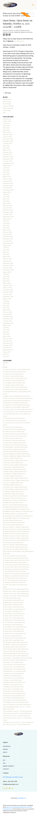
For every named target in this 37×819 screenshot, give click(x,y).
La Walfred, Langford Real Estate (13, 491)
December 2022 (8, 210)
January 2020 (7, 288)
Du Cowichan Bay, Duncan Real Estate (15, 420)
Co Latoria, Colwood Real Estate (13, 376)
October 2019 (7, 294)
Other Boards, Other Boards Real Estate (15, 549)
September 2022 (8, 217)
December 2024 (8, 157)
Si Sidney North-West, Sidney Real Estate (16, 591)
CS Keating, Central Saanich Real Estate (15, 403)
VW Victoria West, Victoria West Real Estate (17, 704)
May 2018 (6, 332)
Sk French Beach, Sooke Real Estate (14, 609)
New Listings (7, 101)
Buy (4, 760)
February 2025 (7, 152)
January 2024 (7, 181)
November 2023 (8, 185)
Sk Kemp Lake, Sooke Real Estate (13, 616)
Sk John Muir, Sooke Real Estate (13, 611)
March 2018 (6, 336)
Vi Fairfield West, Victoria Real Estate (14, 671)
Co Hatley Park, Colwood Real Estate (14, 372)
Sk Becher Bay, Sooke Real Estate (13, 600)
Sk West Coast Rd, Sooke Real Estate (14, 638)
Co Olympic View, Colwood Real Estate (15, 378)
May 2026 (6, 128)
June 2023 (6, 197)
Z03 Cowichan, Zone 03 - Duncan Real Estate (17, 713)
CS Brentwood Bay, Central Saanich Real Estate (18, 398)
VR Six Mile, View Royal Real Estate (13, 698)
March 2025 (7, 150)
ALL (4, 365)
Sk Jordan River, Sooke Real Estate (14, 613)
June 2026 (6, 126)
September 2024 (8, 163)
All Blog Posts (7, 99)
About (5, 752)
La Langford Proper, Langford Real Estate (16, 480)
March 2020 (7, 283)
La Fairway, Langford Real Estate (13, 463)
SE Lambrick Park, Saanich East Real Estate (16, 573)
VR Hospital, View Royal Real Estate (14, 696)
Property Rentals (8, 106)
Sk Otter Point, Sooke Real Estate (13, 618)
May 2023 (6, 199)
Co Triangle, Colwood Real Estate (13, 385)
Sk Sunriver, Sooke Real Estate (12, 636)
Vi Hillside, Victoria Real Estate (12, 676)
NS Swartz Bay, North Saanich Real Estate (16, 540)
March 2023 (6, 203)
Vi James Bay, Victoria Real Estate (13, 678)
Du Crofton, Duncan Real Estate (13, 427)
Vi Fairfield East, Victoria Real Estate (14, 669)
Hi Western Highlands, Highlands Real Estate (20, 32)
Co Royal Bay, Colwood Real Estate (14, 380)
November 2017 (8, 345)
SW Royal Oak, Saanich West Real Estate (15, 656)
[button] (6, 746)
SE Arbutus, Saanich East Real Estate (14, 556)
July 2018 (6, 328)
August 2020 (7, 272)
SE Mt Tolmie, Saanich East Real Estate (15, 580)
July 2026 (6, 123)
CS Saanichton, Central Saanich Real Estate (16, 405)
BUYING (5, 367)
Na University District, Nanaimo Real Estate (16, 529)
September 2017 (8, 350)
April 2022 (6, 228)
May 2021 (6, 252)
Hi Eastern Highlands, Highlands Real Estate (16, 454)
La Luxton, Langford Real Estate (13, 483)
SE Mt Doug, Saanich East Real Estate (14, 578)
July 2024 (6, 168)
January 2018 (7, 341)
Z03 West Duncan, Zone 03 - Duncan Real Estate (18, 722)
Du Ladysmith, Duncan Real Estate (13, 431)
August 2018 (7, 325)
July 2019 (6, 301)
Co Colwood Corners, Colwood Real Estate (16, 369)
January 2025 (7, 154)
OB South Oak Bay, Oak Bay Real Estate (15, 547)
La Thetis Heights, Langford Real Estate (15, 489)
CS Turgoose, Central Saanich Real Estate (16, 407)
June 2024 (6, 170)
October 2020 (7, 268)
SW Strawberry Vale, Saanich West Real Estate (17, 658)
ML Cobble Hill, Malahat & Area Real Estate (16, 509)
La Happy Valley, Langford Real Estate (15, 471)
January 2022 (7, 234)
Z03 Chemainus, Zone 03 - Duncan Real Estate (17, 711)
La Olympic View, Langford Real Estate (15, 487)
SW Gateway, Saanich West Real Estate (15, 642)
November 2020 (8, 265)
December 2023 (8, 183)
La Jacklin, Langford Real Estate (13, 476)
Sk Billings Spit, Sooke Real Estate (13, 602)
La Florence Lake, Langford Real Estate (15, 465)
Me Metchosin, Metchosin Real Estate (15, 500)
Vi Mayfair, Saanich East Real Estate (14, 682)
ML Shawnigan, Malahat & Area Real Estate (16, 518)
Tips (4, 113)
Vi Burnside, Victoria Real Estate (13, 662)
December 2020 (8, 263)
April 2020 (6, 281)
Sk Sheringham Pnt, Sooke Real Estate (15, 627)
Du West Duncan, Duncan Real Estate (14, 436)
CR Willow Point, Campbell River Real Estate (16, 396)
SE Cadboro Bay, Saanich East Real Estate (16, 560)
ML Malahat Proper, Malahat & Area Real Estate (18, 511)
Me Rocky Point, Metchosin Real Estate (15, 505)
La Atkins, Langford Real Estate (12, 458)
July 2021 (6, 248)
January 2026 (7, 137)
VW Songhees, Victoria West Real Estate (15, 702)
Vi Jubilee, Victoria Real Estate (12, 680)
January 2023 (7, 208)
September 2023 (8, 190)
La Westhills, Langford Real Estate (13, 494)
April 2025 (6, 148)
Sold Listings (7, 110)
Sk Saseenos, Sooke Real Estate (13, 625)
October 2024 (7, 161)
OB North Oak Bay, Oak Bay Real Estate (15, 545)
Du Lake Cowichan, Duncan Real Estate (15, 434)
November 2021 (8, 239)
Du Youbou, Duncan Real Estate (13, 438)
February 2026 (7, 134)
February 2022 (7, 232)
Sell (4, 763)
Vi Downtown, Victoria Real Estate (13, 667)
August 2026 (7, 121)
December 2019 (8, 290)
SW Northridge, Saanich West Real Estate (16, 653)
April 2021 (6, 254)
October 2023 (7, 188)
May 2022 (6, 225)
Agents (5, 749)
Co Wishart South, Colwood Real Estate (15, 389)
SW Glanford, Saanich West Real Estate (15, 645)
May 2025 (6, 146)
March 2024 (7, 177)
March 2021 (6, 257)
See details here (19, 41)
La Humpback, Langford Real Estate (14, 474)
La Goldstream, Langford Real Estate (14, 469)
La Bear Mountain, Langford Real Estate (15, 460)
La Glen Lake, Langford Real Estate (14, 467)
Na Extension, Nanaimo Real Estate (14, 522)
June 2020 (6, 276)
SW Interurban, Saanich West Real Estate (16, 649)
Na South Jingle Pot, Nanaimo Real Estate (16, 527)
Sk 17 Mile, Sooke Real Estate (12, 598)
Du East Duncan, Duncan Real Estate (14, 429)
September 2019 (8, 296)
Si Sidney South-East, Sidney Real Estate (16, 593)
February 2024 (7, 179)
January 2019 (7, 314)
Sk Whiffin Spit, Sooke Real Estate (13, 640)
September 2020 (8, 270)
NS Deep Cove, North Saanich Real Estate (16, 536)
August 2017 (7, 352)
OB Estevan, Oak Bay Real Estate (13, 542)
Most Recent (7, 119)
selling (5, 587)
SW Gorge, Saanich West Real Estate (14, 647)
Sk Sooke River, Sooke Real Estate (13, 631)
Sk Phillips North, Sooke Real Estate (14, 620)
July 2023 (6, 194)
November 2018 (8, 319)
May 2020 (6, 279)
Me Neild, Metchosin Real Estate (13, 502)
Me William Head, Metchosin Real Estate (15, 507)
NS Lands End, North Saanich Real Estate (15, 538)
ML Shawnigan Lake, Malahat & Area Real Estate (18, 516)
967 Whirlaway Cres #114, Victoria (13, 777)
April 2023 (6, 201)
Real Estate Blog (8, 108)
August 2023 (7, 192)
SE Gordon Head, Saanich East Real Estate (16, 567)
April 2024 (6, 174)
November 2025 (8, 141)
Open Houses (7, 104)
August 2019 (7, 299)
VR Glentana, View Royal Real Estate (14, 693)
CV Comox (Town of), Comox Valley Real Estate (18, 409)
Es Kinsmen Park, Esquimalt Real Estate (15, 445)
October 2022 (7, 214)
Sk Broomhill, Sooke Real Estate (12, 605)
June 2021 (6, 250)
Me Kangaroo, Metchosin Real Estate (14, 498)
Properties (6, 746)
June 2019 (6, 303)
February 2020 (7, 285)
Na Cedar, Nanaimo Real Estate (12, 520)
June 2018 (6, 330)
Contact (6, 769)
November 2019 (8, 292)
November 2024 (8, 159)
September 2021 (8, 243)
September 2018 (8, 323)
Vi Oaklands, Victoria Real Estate (13, 687)
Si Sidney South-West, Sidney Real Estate (16, 596)
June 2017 (6, 356)
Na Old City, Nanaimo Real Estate (13, 525)
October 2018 (7, 321)
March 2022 (6, 230)
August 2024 (7, 165)
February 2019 (7, 312)
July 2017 (6, 354)
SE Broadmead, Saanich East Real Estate (15, 558)
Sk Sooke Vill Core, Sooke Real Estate (14, 633)
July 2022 (6, 221)
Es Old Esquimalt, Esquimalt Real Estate (15, 447)
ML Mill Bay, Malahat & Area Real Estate (15, 514)
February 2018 (7, 339)
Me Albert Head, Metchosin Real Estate (15, 496)
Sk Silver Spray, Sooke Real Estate (13, 629)
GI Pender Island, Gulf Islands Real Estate (15, 451)
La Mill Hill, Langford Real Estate (12, 485)
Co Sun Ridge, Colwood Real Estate (14, 383)
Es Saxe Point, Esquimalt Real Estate (14, 449)
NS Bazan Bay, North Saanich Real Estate (15, 534)
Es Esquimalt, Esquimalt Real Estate (14, 440)
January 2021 (7, 261)
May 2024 (6, 172)
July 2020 (6, 274)
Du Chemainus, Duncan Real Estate (14, 418)
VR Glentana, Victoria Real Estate (13, 691)
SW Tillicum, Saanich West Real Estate (15, 660)
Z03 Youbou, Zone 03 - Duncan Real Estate (16, 724)
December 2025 (8, 139)
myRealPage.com (21, 798)
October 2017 (7, 347)
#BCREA (5, 363)
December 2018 (8, 316)
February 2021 (7, 259)
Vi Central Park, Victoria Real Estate (14, 664)
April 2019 (6, 307)
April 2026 (6, 130)
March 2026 (7, 132)
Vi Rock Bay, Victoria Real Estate (13, 689)
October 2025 (7, 143)
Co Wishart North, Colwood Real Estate (15, 387)
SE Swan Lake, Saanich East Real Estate (15, 585)
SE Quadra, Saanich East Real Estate (14, 582)
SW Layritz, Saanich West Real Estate (14, 651)
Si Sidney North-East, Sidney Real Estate (15, 589)
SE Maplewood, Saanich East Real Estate (15, 576)
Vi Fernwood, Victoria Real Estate (13, 673)
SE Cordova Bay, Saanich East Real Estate (16, 565)
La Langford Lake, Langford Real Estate (15, 478)
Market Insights (8, 766)
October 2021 (7, 241)
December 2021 (8, 236)
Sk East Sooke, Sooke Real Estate (13, 607)
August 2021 (7, 245)
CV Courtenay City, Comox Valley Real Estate (17, 412)
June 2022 (6, 223)
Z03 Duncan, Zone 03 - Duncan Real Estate (16, 716)
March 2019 (6, 310)
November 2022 (8, 212)
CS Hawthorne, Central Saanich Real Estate (16, 400)
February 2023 (7, 205)
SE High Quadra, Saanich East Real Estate (16, 569)
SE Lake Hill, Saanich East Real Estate (14, 571)
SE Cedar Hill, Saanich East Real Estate (15, 562)
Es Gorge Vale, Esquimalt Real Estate (14, 443)
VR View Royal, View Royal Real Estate (15, 700)
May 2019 (6, 305)
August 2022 (7, 219)
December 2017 (8, 343)
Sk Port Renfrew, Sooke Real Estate (14, 622)
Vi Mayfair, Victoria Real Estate (12, 684)
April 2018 (6, 334)
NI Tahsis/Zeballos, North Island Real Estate (16, 531)
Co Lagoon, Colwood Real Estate (13, 374)
